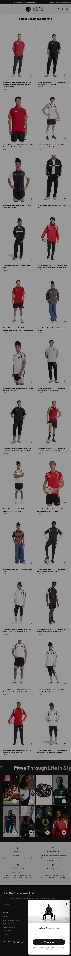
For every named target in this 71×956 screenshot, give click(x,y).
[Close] (66, 904)
